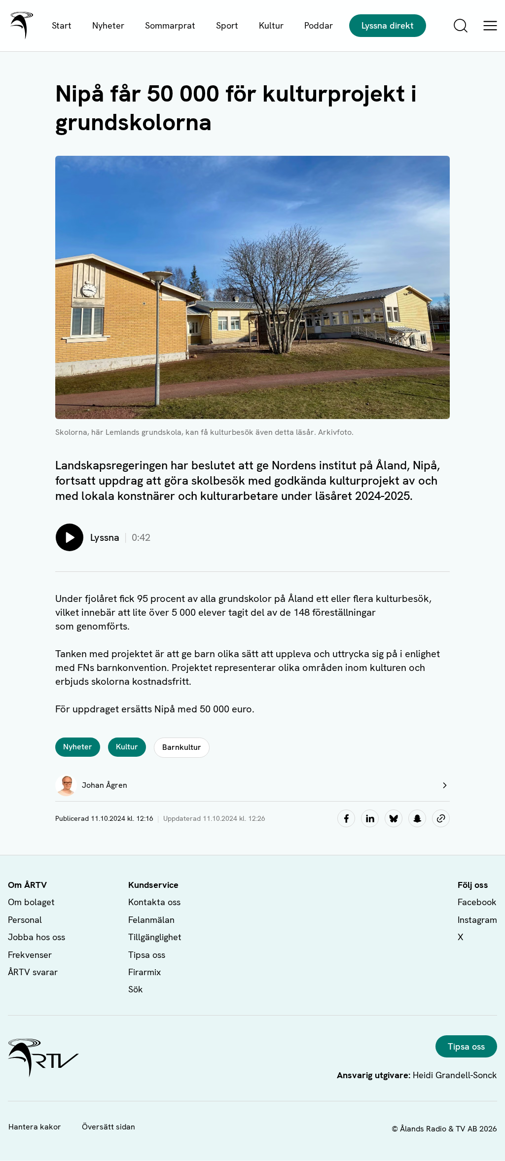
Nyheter (108, 25)
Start (62, 25)
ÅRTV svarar (33, 972)
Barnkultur (181, 747)
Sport (227, 25)
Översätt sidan (108, 1127)
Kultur (271, 25)
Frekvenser (30, 954)
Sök (135, 989)
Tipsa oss (146, 954)
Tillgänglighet (154, 937)
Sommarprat (170, 25)
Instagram (477, 919)
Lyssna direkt (387, 25)
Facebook (477, 902)
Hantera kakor (34, 1127)
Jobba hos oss (36, 937)
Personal (25, 919)
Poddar (318, 25)
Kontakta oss (154, 902)
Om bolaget (31, 902)
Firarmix (144, 972)
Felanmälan (151, 919)
